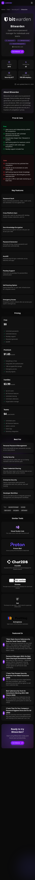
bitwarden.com (18, 47)
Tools (8, 9)
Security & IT (15, 9)
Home (3, 9)
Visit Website (16, 51)
